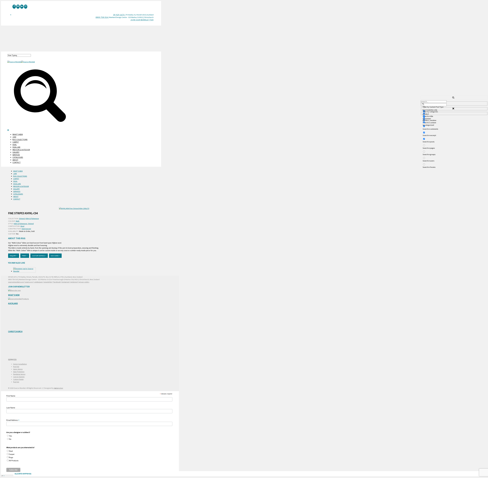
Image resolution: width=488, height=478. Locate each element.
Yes (10, 436)
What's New (14, 295)
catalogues (38, 282)
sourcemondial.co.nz (16, 282)
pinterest (74, 282)
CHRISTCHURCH (15, 331)
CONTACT (16, 162)
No (10, 439)
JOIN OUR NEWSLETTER (142, 20)
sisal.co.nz (29, 282)
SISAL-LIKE (16, 147)
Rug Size (16, 382)
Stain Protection (18, 372)
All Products (13, 461)
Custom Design (18, 379)
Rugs (11, 457)
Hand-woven (26, 229)
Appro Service (17, 369)
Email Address (12, 420)
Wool (22, 226)
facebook (57, 282)
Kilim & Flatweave (32, 218)
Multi (17, 221)
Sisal (11, 451)
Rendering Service (19, 374)
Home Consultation (20, 364)
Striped (22, 218)
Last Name (10, 408)
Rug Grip (16, 367)
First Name (10, 396)
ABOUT (15, 160)
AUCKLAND (13, 303)
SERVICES (16, 155)
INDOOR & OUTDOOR (21, 150)
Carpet (11, 454)
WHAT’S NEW (17, 134)
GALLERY (15, 152)
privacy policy (84, 282)
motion (58, 388)
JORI (14, 137)
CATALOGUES (17, 157)
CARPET (15, 142)
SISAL (14, 145)
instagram (65, 282)
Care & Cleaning (18, 377)
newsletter (48, 282)
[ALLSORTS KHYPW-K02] (24, 269)
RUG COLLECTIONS (19, 140)
